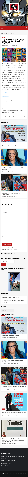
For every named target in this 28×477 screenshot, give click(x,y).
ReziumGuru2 (5, 45)
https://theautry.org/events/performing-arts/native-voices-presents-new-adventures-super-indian (14, 94)
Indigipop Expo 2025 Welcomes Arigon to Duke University (13, 301)
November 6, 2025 (12, 196)
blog (3, 37)
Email (16, 231)
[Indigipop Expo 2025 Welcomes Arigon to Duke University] (14, 157)
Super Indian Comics (14, 17)
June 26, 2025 (11, 443)
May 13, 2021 (12, 45)
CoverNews (20, 473)
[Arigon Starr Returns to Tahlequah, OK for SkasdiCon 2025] (14, 182)
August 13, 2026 (12, 145)
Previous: (12, 110)
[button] (2, 27)
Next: (14, 116)
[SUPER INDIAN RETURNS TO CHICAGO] (14, 133)
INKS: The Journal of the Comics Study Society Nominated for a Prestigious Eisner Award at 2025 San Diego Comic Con (13, 440)
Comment (4, 212)
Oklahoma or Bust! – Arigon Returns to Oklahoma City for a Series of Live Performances (14, 413)
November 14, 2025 (12, 171)
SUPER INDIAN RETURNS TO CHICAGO (11, 144)
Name (3, 231)
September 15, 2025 (12, 415)
